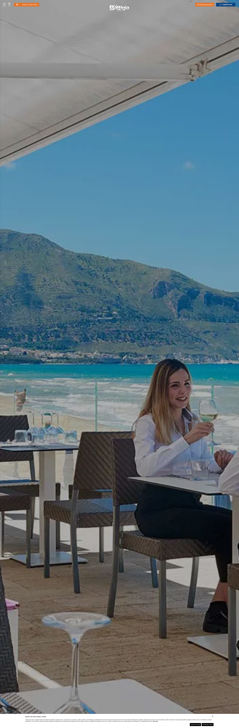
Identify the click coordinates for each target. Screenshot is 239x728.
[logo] (119, 7)
